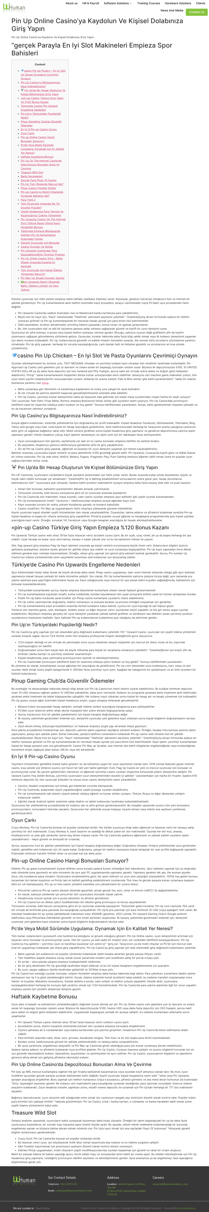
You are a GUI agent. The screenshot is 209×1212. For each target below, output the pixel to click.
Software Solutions (116, 3)
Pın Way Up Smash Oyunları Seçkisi (42, 278)
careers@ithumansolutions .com (170, 1184)
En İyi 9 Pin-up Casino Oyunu (39, 129)
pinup (45, 383)
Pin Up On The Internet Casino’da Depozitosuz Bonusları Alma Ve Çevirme (41, 164)
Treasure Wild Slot (32, 172)
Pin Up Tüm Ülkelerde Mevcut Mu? (42, 184)
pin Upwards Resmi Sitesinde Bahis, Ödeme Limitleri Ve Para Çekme (40, 285)
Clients (200, 3)
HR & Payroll (90, 3)
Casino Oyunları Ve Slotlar (37, 246)
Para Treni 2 (28, 199)
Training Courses (148, 3)
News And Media (172, 10)
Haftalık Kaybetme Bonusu (37, 156)
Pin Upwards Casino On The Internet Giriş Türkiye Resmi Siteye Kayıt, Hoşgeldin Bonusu (43, 223)
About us (72, 3)
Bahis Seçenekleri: (32, 176)
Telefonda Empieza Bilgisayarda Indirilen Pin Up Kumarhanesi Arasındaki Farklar (40, 234)
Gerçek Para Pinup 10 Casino (38, 180)
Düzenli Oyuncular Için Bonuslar (40, 242)
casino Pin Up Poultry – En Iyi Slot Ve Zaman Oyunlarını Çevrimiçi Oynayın (43, 74)
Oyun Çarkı (27, 133)
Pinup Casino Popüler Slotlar (38, 188)
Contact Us (196, 12)
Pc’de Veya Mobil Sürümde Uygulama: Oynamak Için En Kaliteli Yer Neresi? (42, 148)
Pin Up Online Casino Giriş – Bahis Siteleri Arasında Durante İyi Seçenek (42, 262)
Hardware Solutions (178, 3)
